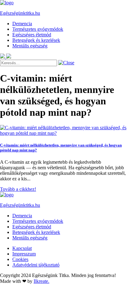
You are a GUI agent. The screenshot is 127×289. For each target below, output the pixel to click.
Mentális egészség (29, 45)
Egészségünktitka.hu (20, 13)
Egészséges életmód (31, 34)
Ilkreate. (41, 281)
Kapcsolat (22, 248)
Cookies (20, 259)
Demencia (22, 23)
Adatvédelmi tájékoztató (35, 264)
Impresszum (24, 253)
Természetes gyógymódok (37, 29)
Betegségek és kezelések (36, 40)
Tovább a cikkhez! (18, 189)
